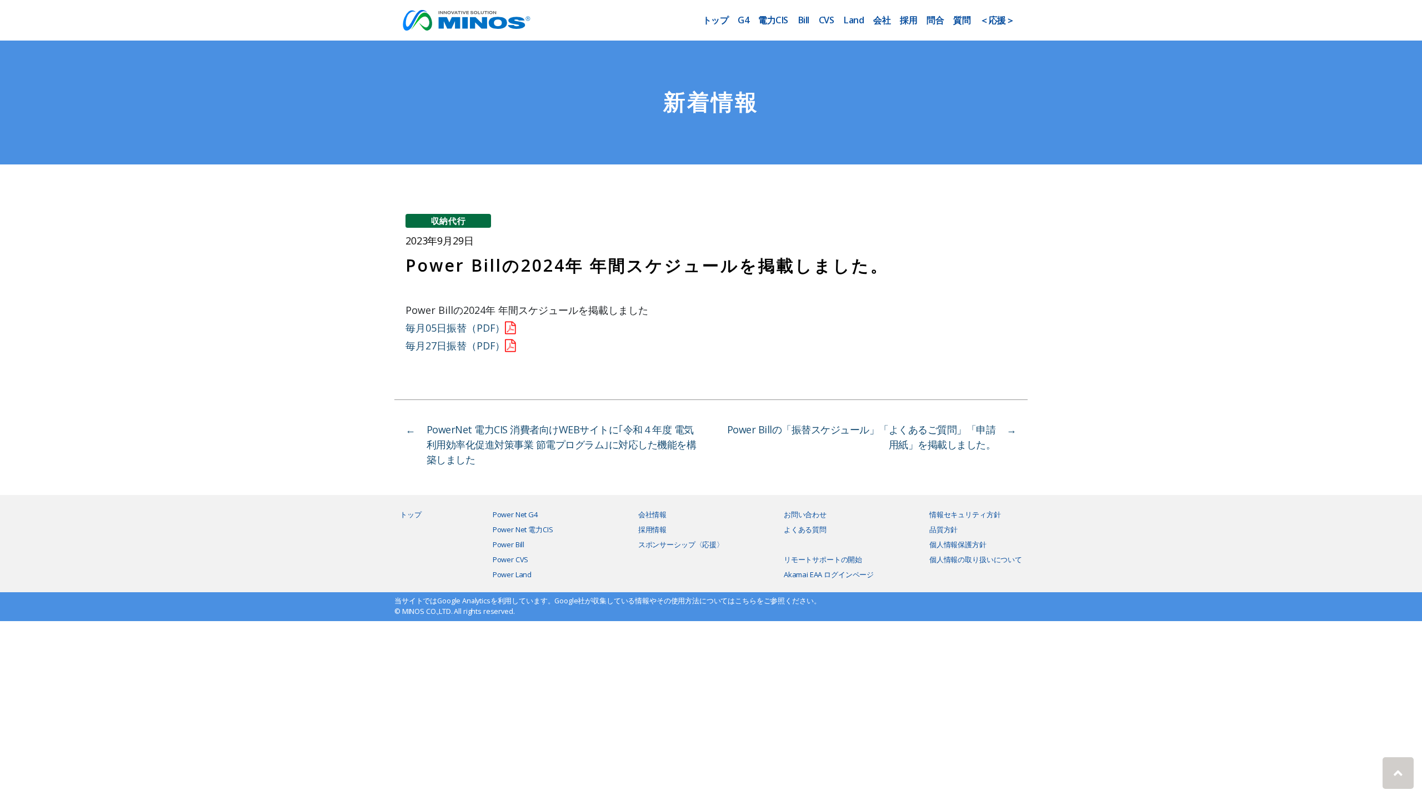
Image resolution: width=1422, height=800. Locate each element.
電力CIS (773, 20)
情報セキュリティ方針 (965, 514)
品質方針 (943, 529)
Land (853, 20)
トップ (716, 20)
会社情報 (652, 514)
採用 (908, 20)
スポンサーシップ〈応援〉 (681, 544)
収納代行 (448, 220)
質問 (961, 20)
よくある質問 (805, 529)
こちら (746, 601)
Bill (803, 20)
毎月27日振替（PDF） (455, 345)
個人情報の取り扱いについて (975, 559)
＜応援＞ (997, 20)
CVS (826, 20)
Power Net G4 (515, 514)
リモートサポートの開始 (823, 559)
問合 (935, 20)
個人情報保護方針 (958, 544)
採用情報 (652, 529)
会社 (881, 20)
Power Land (512, 574)
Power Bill (509, 544)
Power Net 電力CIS (523, 529)
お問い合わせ (805, 514)
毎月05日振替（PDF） (455, 327)
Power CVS (511, 559)
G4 (743, 20)
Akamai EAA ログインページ (829, 574)
